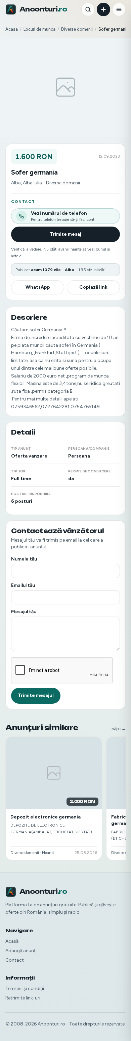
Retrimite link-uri (22, 998)
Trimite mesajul (36, 695)
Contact (14, 960)
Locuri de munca (39, 29)
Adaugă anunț (20, 951)
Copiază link (93, 287)
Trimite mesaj (65, 234)
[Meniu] (119, 9)
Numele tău (24, 559)
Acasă (11, 941)
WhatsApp (38, 287)
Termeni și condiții (24, 988)
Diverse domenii (77, 29)
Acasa (11, 29)
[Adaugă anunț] (103, 9)
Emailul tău (23, 585)
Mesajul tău (23, 612)
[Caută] (88, 9)
